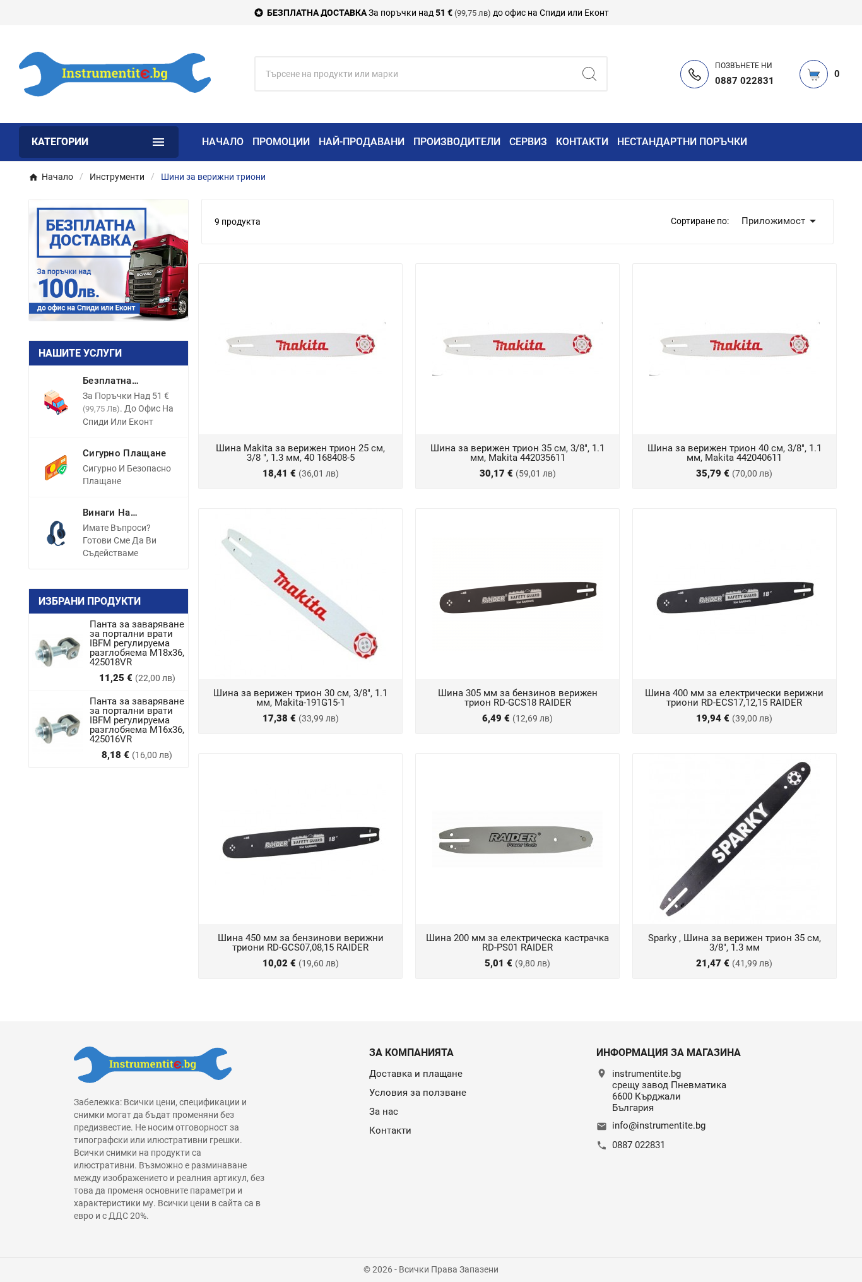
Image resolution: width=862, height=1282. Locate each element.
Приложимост (780, 221)
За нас (383, 1111)
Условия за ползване (417, 1092)
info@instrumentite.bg (659, 1125)
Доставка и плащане (416, 1073)
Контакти (390, 1130)
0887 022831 (638, 1145)
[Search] (589, 74)
